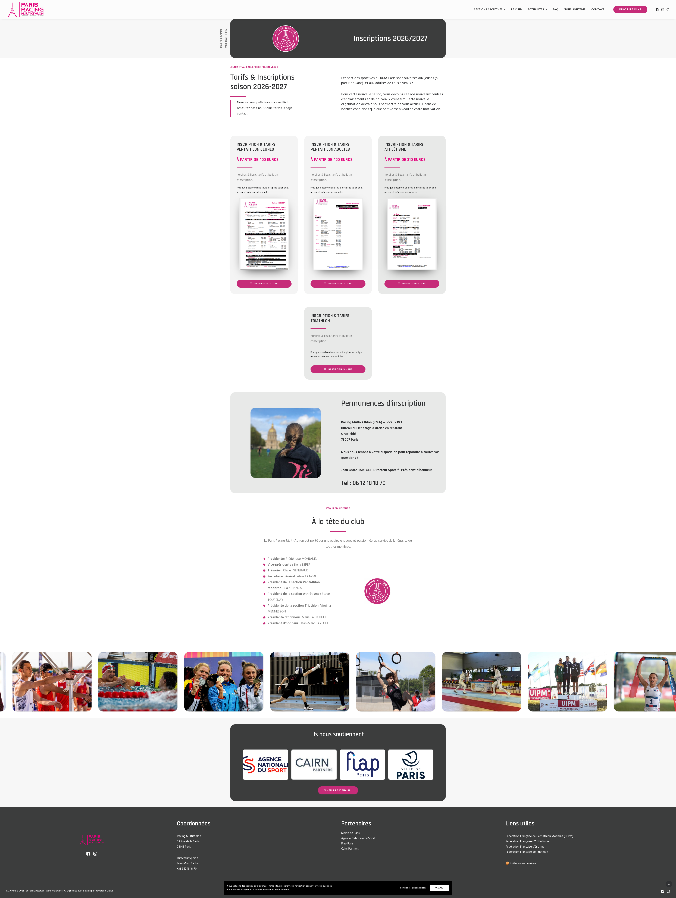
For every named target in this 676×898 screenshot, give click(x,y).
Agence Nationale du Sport (358, 838)
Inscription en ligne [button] (266, 283)
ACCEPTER (439, 888)
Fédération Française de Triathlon (526, 852)
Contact (598, 9)
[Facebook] (662, 892)
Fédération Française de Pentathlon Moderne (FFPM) (539, 836)
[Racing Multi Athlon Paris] (25, 9)
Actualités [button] (535, 9)
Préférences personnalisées (413, 888)
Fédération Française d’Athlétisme (527, 841)
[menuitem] (489, 9)
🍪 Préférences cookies (520, 863)
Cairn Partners (350, 848)
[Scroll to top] (669, 884)
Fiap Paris (347, 843)
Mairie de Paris (350, 833)
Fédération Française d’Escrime (524, 846)
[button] (657, 9)
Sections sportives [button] (488, 9)
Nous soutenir (575, 9)
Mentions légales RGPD (57, 891)
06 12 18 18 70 (369, 483)
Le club (516, 9)
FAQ (555, 9)
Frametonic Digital (104, 891)
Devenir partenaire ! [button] (338, 790)
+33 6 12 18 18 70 (187, 868)
